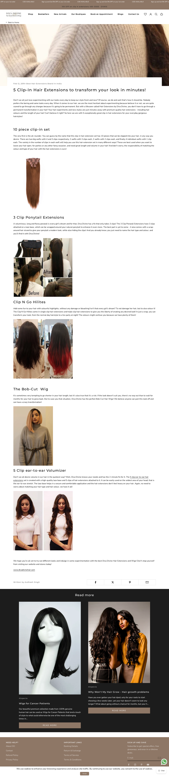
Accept (85, 774)
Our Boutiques (78, 14)
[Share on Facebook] (95, 582)
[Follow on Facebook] (128, 764)
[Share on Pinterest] (129, 582)
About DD (10, 746)
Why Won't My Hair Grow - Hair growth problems (118, 692)
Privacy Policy (12, 759)
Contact (9, 750)
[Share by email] (147, 582)
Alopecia (23, 698)
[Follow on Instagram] (135, 764)
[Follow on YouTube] (148, 764)
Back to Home (13, 22)
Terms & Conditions (72, 759)
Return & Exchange (72, 750)
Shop (30, 14)
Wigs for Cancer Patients (34, 703)
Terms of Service (71, 755)
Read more (50, 725)
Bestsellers (43, 14)
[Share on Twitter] (112, 582)
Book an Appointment (102, 14)
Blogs (120, 14)
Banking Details (71, 746)
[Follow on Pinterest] (141, 764)
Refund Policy (12, 755)
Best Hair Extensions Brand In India (43, 84)
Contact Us (133, 14)
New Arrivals (60, 14)
